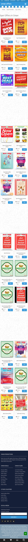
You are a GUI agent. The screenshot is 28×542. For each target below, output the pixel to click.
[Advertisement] (14, 111)
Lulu (2, 0)
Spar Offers (18, 9)
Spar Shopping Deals (21, 38)
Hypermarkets (10, 9)
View (10, 41)
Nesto (18, 0)
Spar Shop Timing (21, 413)
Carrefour (6, 0)
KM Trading (12, 0)
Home (3, 9)
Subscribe (13, 517)
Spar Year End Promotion (7, 64)
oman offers (6, 4)
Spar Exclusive (7, 253)
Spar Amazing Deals (21, 64)
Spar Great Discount (21, 360)
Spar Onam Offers (7, 413)
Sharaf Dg (23, 0)
